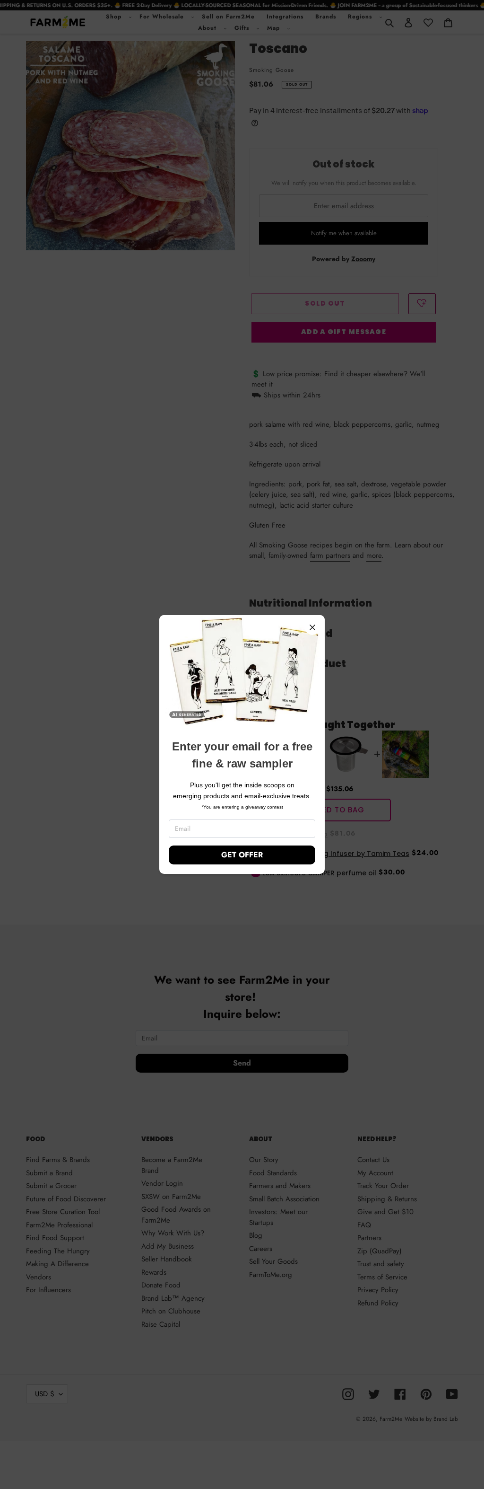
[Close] (312, 627)
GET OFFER (242, 854)
